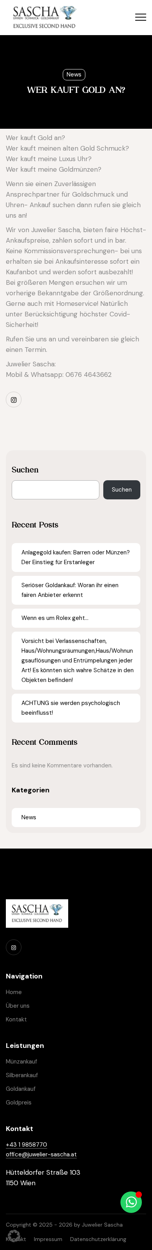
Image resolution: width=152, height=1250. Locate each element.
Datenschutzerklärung (98, 1239)
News (74, 74)
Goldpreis (19, 1102)
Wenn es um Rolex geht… (54, 618)
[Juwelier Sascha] (44, 17)
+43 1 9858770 (26, 1145)
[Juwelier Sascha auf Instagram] (13, 399)
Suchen (25, 469)
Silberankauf (22, 1075)
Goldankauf (20, 1089)
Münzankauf (21, 1061)
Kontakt (16, 1019)
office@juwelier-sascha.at (41, 1154)
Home (14, 992)
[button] (14, 1236)
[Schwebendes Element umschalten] (131, 1202)
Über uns (18, 1006)
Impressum (48, 1239)
